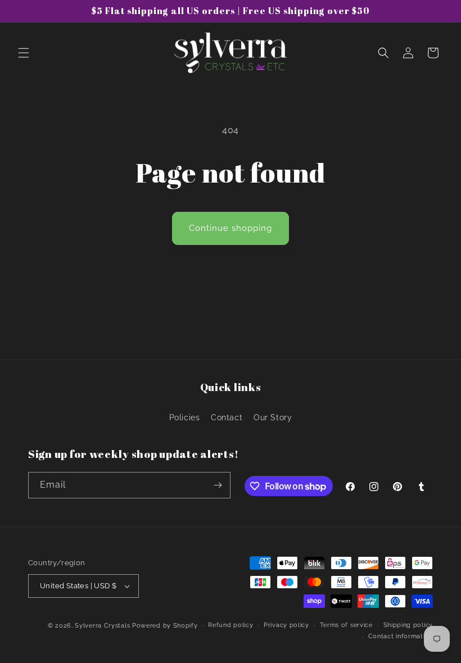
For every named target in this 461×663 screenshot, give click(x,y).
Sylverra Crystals (102, 625)
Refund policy (230, 625)
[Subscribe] (217, 485)
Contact (226, 417)
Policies (184, 417)
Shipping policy (408, 625)
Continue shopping (230, 228)
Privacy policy (286, 625)
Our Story (273, 417)
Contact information (400, 636)
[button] (23, 52)
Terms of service (346, 625)
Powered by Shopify (165, 625)
